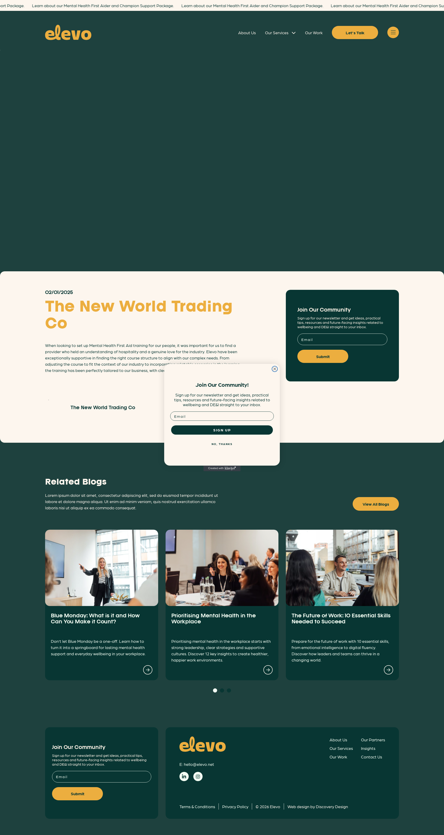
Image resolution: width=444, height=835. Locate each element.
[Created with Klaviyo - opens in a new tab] (222, 468)
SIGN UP (222, 430)
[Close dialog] (275, 369)
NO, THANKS (222, 443)
